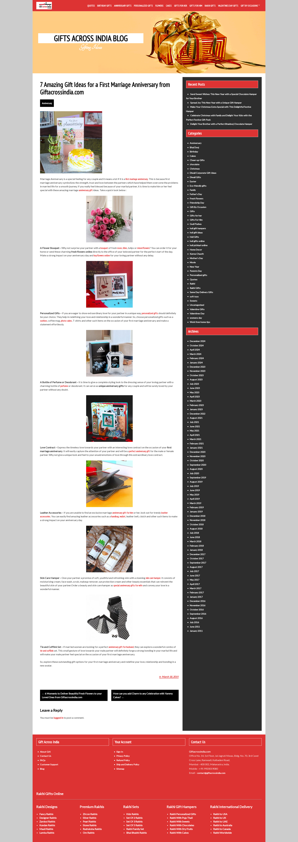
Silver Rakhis (89, 817)
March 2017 (195, 588)
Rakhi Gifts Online (49, 794)
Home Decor (196, 249)
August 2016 (196, 618)
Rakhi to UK (219, 817)
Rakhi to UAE (220, 821)
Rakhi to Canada (222, 828)
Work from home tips (200, 322)
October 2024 (197, 345)
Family (193, 190)
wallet (122, 516)
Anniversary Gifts (122, 5)
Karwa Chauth (197, 253)
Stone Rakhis (90, 825)
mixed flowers (143, 247)
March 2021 (195, 439)
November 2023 (197, 371)
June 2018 (195, 537)
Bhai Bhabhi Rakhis (136, 832)
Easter (193, 181)
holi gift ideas (196, 232)
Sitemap (120, 768)
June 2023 (195, 388)
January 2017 (196, 596)
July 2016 (194, 622)
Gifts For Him (196, 5)
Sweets (193, 300)
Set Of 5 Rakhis (134, 825)
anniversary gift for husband (121, 646)
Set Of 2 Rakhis (134, 817)
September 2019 (198, 477)
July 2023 (194, 383)
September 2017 (198, 562)
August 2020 (196, 469)
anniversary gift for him (122, 512)
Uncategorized (197, 305)
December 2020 (197, 452)
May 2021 (194, 430)
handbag (115, 516)
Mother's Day (196, 258)
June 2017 (195, 575)
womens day (196, 317)
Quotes (91, 5)
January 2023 (196, 409)
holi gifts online (197, 241)
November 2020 (197, 456)
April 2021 (195, 435)
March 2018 (195, 541)
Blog (42, 768)
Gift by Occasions (249, 5)
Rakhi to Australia (222, 825)
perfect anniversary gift (139, 451)
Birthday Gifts (104, 5)
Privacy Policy (123, 756)
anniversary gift (86, 190)
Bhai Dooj (194, 147)
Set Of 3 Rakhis (134, 821)
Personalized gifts (198, 275)
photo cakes (66, 320)
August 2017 (196, 567)
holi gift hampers (198, 228)
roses (119, 247)
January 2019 (196, 511)
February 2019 (197, 507)
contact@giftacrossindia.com (211, 773)
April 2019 (195, 498)
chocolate (194, 164)
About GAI (45, 751)
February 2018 (197, 545)
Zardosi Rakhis (47, 821)
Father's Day (196, 194)
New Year (194, 266)
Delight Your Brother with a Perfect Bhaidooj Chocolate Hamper (221, 124)
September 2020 (198, 464)
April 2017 (195, 584)
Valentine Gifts (197, 309)
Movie (193, 262)
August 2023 (196, 379)
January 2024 (196, 362)
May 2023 (194, 392)
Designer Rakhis (48, 817)
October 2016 (197, 609)
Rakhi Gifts (210, 5)
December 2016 (197, 601)
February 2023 (197, 405)
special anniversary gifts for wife (127, 585)
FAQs (42, 760)
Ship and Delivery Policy (127, 764)
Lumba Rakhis (46, 832)
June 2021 (195, 426)
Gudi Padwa (195, 224)
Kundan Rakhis (47, 825)
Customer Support (49, 764)
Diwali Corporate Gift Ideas (203, 173)
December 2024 (197, 341)
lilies (125, 247)
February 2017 (197, 592)
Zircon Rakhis (90, 813)
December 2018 (197, 516)
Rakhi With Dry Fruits (181, 828)
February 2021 (197, 443)
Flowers (159, 5)
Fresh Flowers (196, 198)
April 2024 (195, 349)
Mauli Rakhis (46, 828)
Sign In (119, 751)
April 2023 (195, 396)
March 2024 (195, 354)
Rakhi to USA (220, 813)
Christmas (195, 168)
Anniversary (47, 103)
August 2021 (196, 417)
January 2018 (196, 550)
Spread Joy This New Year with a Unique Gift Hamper (216, 102)
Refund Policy (123, 760)
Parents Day (196, 271)
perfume (64, 385)
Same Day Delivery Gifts (201, 292)
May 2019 (194, 494)
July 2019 (194, 486)
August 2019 (196, 481)
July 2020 (194, 473)
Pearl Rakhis (89, 821)
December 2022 (197, 413)
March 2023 (195, 400)
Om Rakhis (89, 832)
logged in (58, 717)
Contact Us (45, 756)
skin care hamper (153, 577)
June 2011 (195, 626)
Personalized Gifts (143, 5)
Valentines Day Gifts (228, 5)
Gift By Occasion (198, 207)
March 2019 (195, 503)
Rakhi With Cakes (179, 832)
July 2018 (194, 532)
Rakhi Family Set (135, 828)
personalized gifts (150, 313)
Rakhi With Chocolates (182, 825)
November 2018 (197, 520)
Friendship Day (197, 202)
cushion (43, 320)
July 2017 (194, 571)
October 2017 (197, 558)
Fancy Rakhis (46, 813)
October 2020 (197, 460)
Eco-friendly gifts (198, 185)
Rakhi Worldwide (222, 832)
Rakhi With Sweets (180, 821)
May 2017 (194, 579)
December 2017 (197, 554)
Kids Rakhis (132, 813)
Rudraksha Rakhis (92, 828)
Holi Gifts (194, 237)
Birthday (194, 151)
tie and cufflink (46, 650)
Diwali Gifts (195, 177)
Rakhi (192, 283)
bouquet (104, 247)
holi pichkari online (199, 245)
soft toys (194, 296)
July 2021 (194, 422)
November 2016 (197, 605)
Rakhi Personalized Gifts (183, 813)
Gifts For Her (180, 5)
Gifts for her (196, 215)
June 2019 (195, 490)
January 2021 (196, 447)
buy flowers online (102, 255)
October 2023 (197, 375)
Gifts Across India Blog (91, 38)
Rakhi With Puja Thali (181, 817)
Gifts (192, 211)
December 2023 (197, 366)
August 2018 (196, 528)
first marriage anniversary (137, 179)
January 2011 (196, 630)
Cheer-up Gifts (197, 160)
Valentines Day (197, 313)
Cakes (169, 5)
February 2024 (197, 358)
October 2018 (197, 524)
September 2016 (198, 613)
